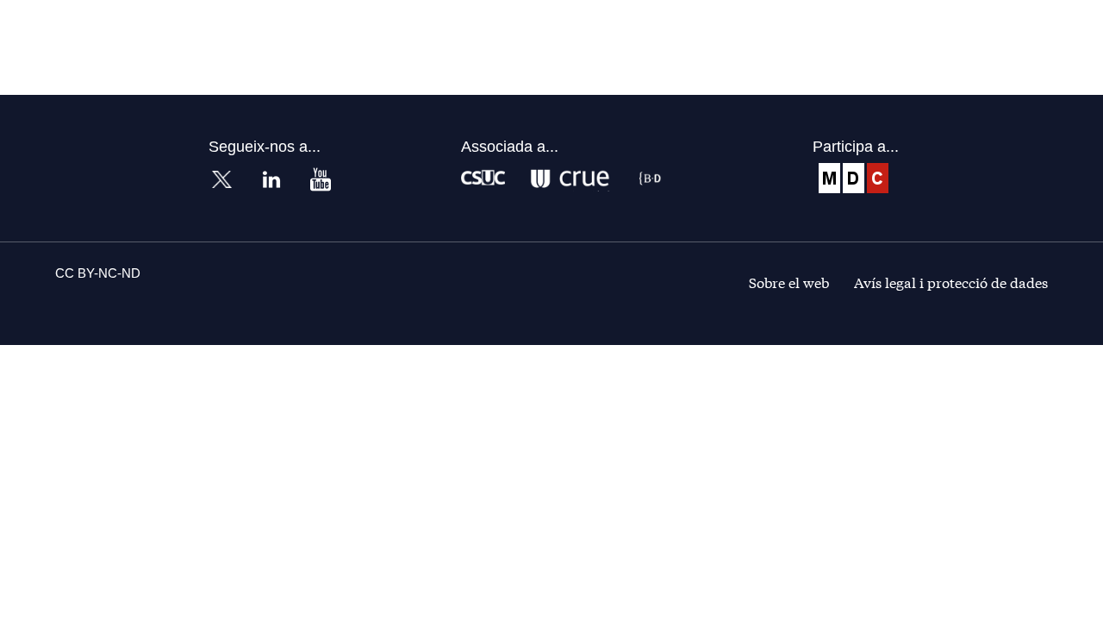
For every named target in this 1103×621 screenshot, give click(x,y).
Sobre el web (789, 282)
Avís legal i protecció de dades (951, 282)
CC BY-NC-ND (97, 273)
